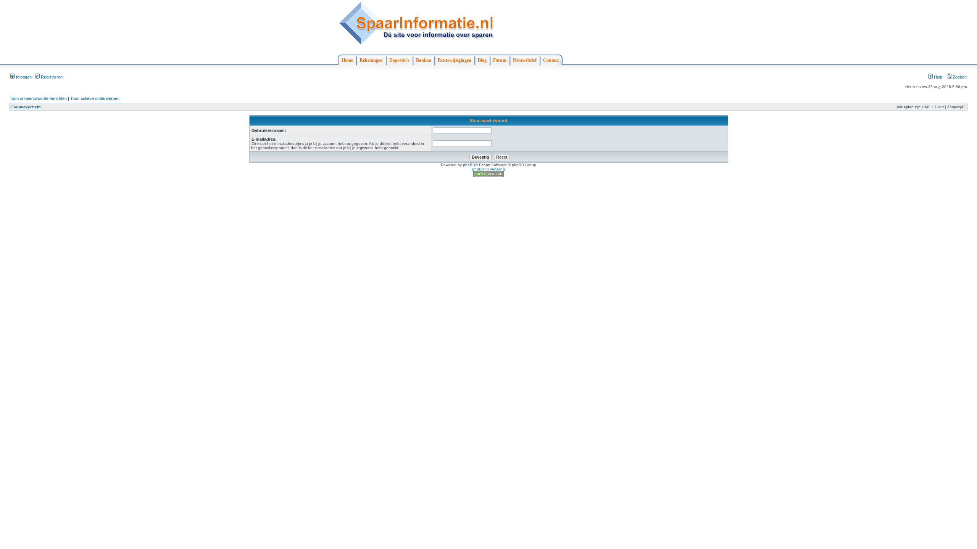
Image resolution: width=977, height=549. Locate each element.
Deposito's (399, 60)
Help (937, 77)
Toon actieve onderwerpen (94, 98)
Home (347, 60)
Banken (423, 60)
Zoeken (959, 77)
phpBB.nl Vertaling (488, 169)
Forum (499, 60)
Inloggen (23, 77)
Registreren (51, 77)
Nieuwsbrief (525, 60)
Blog (482, 60)
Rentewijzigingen (454, 60)
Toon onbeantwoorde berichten (38, 98)
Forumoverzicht (25, 107)
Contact (551, 60)
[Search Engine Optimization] (488, 175)
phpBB (469, 165)
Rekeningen (371, 60)
